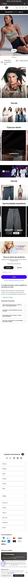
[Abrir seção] (16, 464)
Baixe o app (4, 517)
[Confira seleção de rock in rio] (14, 177)
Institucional (4, 502)
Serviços (4, 512)
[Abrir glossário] (16, 496)
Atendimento (5, 522)
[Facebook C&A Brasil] (21, 458)
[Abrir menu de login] (20, 8)
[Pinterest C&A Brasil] (14, 458)
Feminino (8, 267)
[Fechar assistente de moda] (25, 554)
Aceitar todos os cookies (18, 575)
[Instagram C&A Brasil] (7, 458)
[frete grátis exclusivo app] (14, 13)
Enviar (14, 277)
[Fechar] (26, 572)
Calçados (4, 478)
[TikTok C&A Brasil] (10, 458)
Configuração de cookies (6, 575)
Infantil (3, 473)
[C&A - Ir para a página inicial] (6, 8)
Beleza (3, 488)
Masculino (19, 267)
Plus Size (4, 483)
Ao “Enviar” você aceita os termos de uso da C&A (14, 280)
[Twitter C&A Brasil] (18, 458)
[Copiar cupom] (25, 4)
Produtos (4, 507)
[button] (17, 8)
